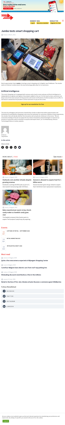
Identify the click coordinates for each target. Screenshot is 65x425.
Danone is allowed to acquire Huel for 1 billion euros (47, 181)
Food (4, 35)
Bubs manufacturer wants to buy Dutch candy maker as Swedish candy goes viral (17, 212)
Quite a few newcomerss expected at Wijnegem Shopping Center (24, 260)
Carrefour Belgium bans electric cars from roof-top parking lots (24, 268)
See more (57, 157)
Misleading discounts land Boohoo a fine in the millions (21, 275)
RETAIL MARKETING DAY (13, 238)
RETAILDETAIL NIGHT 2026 (14, 246)
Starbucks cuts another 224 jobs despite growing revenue (17, 181)
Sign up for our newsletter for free (32, 104)
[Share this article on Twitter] (11, 147)
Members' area (35, 21)
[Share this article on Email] (19, 147)
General (5, 258)
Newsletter (54, 21)
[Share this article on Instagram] (7, 147)
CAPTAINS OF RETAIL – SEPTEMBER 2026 (18, 231)
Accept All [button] (6, 421)
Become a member (42, 23)
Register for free (55, 23)
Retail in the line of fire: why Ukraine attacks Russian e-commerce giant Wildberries (31, 282)
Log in (33, 23)
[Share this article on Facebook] (2, 147)
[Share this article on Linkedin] (15, 147)
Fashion (5, 272)
